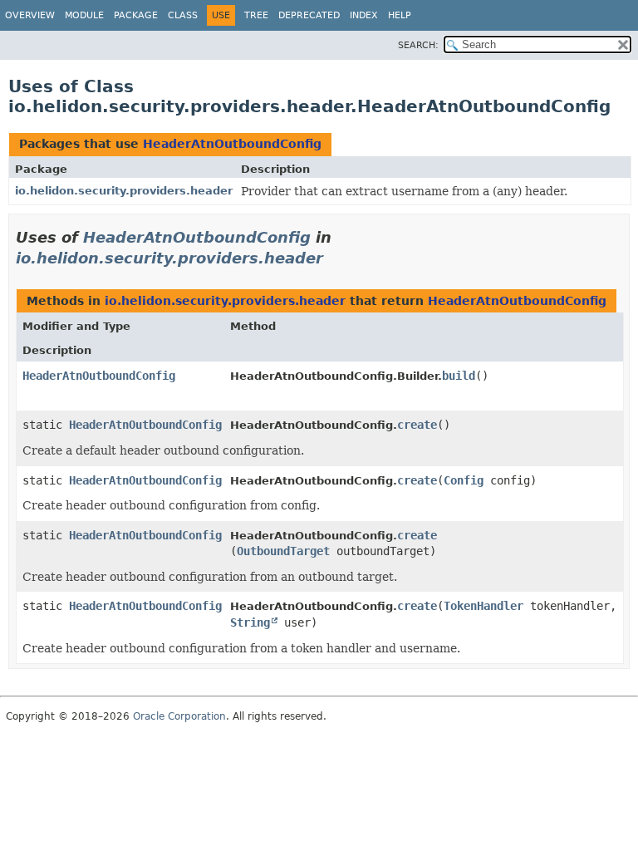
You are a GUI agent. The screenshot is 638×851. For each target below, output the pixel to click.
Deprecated (309, 15)
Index (364, 15)
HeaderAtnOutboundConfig (232, 143)
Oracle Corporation (179, 716)
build (458, 375)
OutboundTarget (283, 551)
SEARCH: (418, 45)
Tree (256, 15)
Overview (30, 15)
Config (463, 480)
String (250, 622)
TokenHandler (483, 605)
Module (84, 15)
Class (183, 15)
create (417, 424)
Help (399, 15)
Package (136, 15)
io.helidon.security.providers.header (124, 190)
